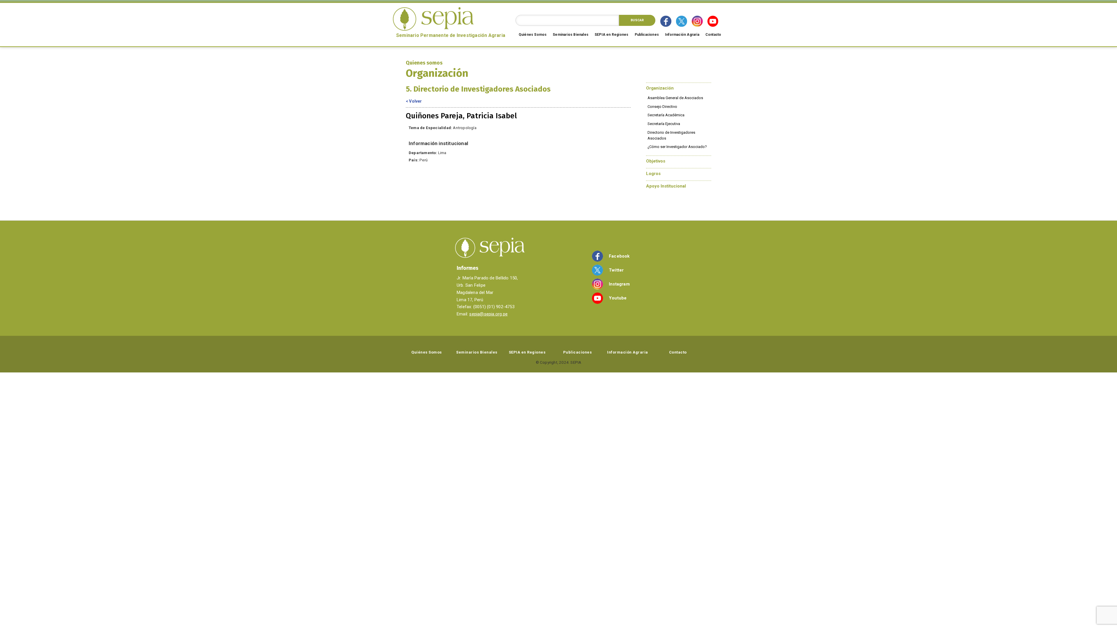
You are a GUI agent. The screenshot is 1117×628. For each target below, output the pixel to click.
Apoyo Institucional (666, 186)
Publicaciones (647, 35)
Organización (660, 88)
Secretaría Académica (666, 115)
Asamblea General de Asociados (675, 98)
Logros (653, 173)
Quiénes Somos (533, 35)
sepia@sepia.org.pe (488, 314)
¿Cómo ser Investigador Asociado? (677, 146)
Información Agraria (682, 35)
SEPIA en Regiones (611, 35)
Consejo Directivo (662, 106)
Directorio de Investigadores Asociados (671, 135)
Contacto (713, 35)
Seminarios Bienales (570, 35)
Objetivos (655, 161)
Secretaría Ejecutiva (664, 124)
